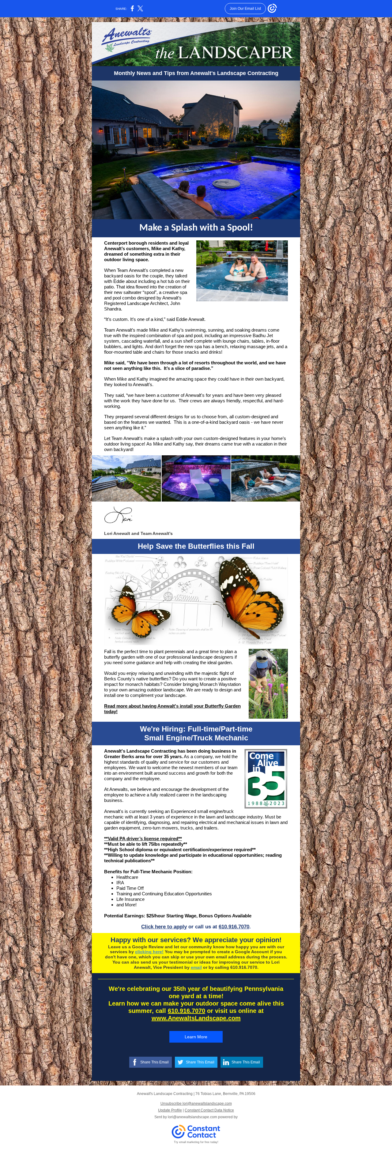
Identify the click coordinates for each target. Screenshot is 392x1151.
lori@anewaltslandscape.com (192, 1117)
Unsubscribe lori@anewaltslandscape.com (196, 1103)
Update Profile (170, 1110)
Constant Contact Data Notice (209, 1110)
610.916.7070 (234, 927)
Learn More (196, 1036)
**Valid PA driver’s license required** (143, 838)
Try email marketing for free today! (196, 1142)
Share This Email (154, 1062)
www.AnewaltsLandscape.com (196, 1018)
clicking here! (149, 951)
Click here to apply (164, 927)
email (196, 967)
